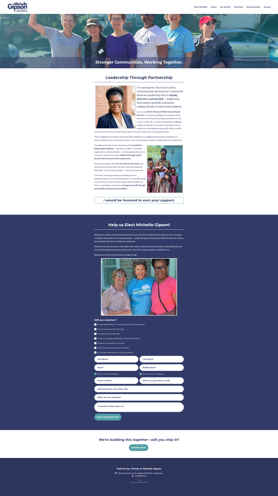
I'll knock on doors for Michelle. (110, 329)
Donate (267, 7)
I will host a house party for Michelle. (113, 348)
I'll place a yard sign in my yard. (111, 343)
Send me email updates (107, 374)
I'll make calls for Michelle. (108, 334)
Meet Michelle (200, 7)
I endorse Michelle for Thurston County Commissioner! (121, 324)
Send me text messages (153, 374)
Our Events (225, 7)
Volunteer (238, 7)
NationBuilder (143, 482)
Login (139, 480)
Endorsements (253, 7)
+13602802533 (140, 476)
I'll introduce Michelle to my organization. (115, 352)
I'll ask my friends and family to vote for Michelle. (118, 338)
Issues (214, 7)
